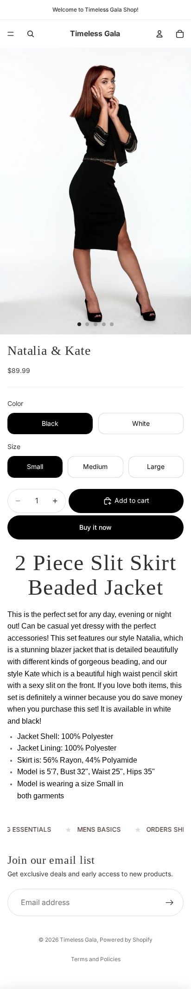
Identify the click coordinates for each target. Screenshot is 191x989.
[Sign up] (169, 902)
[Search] (30, 34)
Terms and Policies (96, 959)
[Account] (159, 34)
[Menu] (10, 34)
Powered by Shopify (126, 939)
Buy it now (95, 527)
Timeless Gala (78, 939)
